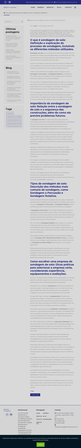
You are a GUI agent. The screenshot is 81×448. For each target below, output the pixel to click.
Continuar (40, 444)
